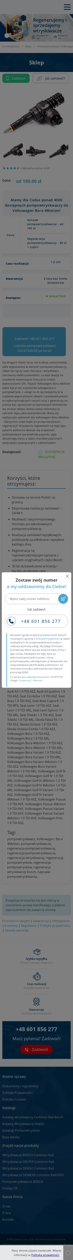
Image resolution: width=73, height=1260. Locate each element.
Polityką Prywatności (48, 638)
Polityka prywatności (45, 1255)
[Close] (67, 576)
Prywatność (25, 680)
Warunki (37, 680)
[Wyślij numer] (63, 599)
